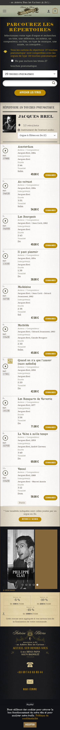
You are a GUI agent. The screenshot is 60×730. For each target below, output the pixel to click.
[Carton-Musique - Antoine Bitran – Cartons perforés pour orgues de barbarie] (27, 11)
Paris (22, 502)
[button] (4, 11)
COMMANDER (51, 175)
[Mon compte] (48, 11)
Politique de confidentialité (35, 717)
